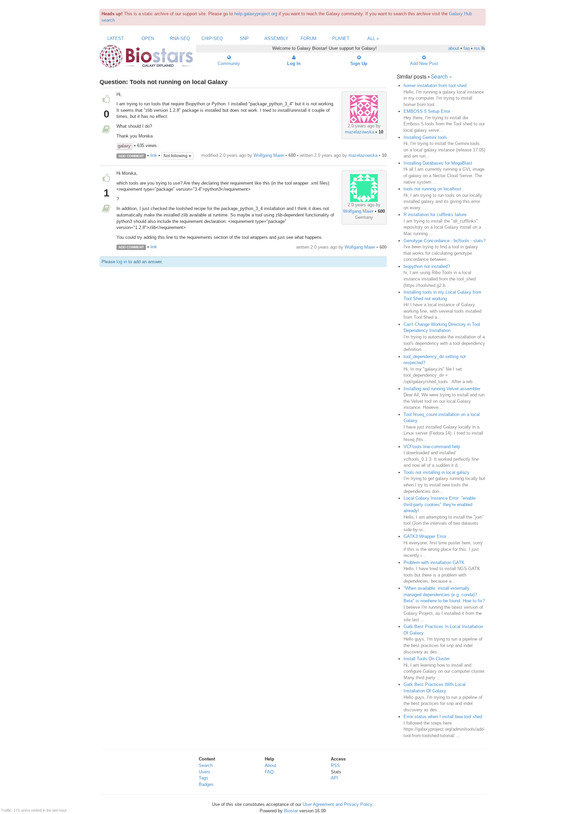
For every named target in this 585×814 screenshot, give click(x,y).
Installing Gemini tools (425, 137)
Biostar (291, 810)
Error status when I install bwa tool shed (443, 716)
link (153, 155)
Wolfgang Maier (269, 155)
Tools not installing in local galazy (437, 472)
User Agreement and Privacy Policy (337, 804)
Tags (203, 777)
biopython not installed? (427, 266)
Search (206, 765)
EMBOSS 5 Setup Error (427, 111)
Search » (441, 76)
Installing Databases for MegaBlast (438, 163)
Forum (309, 38)
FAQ (269, 771)
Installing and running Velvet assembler (442, 388)
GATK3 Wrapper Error (425, 536)
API (334, 777)
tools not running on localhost (432, 188)
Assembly (276, 38)
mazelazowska (359, 131)
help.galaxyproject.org (255, 13)
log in (121, 261)
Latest (115, 38)
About (270, 765)
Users (204, 771)
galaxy (124, 145)
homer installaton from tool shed (435, 85)
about (453, 48)
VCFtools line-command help (432, 446)
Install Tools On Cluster (427, 658)
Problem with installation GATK (434, 562)
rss (477, 48)
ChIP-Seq (212, 38)
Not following (176, 155)
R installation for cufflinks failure (435, 214)
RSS (335, 765)
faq (466, 48)
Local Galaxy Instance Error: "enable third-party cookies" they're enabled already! (440, 504)
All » (373, 38)
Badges (206, 784)
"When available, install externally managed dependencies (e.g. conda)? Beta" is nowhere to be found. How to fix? (444, 594)
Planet (340, 38)
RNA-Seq (180, 38)
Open (148, 38)
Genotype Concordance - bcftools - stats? (444, 240)
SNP (244, 38)
